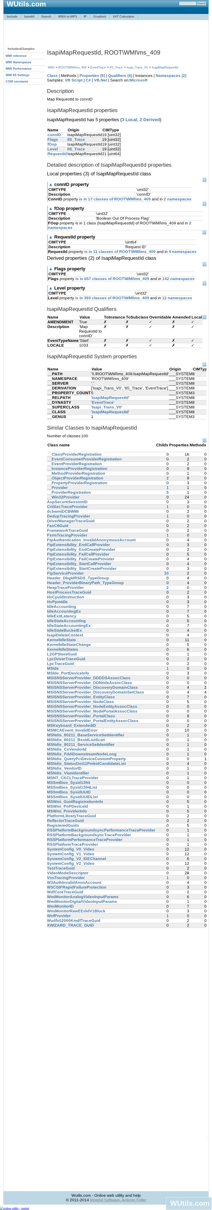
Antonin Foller (134, 1200)
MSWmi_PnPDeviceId (67, 806)
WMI (51, 67)
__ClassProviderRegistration (74, 454)
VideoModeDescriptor (67, 873)
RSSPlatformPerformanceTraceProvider (84, 839)
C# (88, 80)
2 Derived (150, 119)
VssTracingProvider (66, 878)
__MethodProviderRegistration (76, 473)
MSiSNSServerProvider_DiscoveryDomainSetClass (95, 692)
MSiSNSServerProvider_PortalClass (81, 716)
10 (166, 573)
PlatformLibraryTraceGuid (71, 816)
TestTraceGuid (61, 868)
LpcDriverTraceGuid (66, 659)
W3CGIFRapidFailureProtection (76, 887)
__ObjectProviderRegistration (75, 478)
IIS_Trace (116, 67)
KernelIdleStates (62, 649)
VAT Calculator (123, 16)
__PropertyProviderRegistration (77, 483)
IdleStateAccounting (66, 621)
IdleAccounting (61, 606)
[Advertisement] (106, 31)
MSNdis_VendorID (64, 768)
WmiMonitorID (60, 906)
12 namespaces (177, 298)
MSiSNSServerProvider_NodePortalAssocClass (92, 711)
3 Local (129, 119)
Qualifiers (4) (120, 75)
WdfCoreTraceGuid (65, 892)
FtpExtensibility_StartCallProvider (79, 564)
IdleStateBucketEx (64, 630)
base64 (29, 16)
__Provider (57, 487)
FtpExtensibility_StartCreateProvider (81, 568)
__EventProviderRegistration (74, 464)
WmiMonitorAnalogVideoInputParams (83, 897)
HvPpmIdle (57, 602)
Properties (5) (92, 75)
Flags (52, 139)
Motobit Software (105, 1200)
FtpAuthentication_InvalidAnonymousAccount (91, 540)
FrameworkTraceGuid (67, 530)
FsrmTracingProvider (67, 535)
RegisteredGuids (63, 825)
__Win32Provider (63, 497)
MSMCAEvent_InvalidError (72, 730)
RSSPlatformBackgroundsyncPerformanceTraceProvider (101, 830)
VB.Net (100, 80)
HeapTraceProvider (65, 587)
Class (52, 75)
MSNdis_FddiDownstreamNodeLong (82, 754)
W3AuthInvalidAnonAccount (74, 882)
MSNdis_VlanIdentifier (68, 773)
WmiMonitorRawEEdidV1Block (76, 911)
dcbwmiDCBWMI (63, 511)
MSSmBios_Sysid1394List (72, 787)
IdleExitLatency (61, 616)
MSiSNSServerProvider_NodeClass (80, 702)
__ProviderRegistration (69, 492)
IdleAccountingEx (64, 611)
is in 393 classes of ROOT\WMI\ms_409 (112, 298)
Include (12, 16)
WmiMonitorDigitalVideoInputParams (82, 901)
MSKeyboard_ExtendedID (71, 725)
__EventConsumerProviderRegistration (84, 459)
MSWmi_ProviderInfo (67, 811)
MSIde (53, 668)
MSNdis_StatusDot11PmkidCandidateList (86, 763)
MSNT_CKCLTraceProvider (72, 778)
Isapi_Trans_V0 (137, 67)
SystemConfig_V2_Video (70, 863)
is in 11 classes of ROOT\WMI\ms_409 (120, 251)
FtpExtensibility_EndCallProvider (78, 545)
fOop (52, 144)
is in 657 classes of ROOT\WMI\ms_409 (112, 279)
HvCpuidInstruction (65, 597)
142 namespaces (178, 279)
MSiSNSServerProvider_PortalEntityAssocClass (92, 721)
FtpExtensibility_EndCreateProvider (81, 549)
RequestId (57, 154)
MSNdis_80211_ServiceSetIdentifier (80, 744)
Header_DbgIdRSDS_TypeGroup (78, 578)
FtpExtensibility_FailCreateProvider (80, 559)
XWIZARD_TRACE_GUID (70, 925)
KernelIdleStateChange (69, 644)
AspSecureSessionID (67, 502)
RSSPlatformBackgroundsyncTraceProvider (89, 835)
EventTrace (98, 67)
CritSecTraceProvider (67, 506)
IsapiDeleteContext (65, 635)
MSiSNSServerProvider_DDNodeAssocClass (89, 682)
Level (52, 149)
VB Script (74, 80)
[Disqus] (126, 979)
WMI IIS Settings (17, 75)
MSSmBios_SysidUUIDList (72, 797)
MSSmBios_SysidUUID (69, 792)
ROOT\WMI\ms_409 (72, 67)
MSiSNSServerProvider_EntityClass (81, 697)
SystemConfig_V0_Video (70, 849)
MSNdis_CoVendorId (67, 749)
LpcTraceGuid (60, 663)
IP (85, 16)
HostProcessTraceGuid (69, 592)
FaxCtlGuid (57, 526)
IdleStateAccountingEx (69, 625)
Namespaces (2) (171, 75)
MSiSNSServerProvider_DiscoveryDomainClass (92, 687)
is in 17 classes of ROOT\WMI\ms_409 (115, 199)
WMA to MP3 (67, 16)
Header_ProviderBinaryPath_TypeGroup (85, 583)
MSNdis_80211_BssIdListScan (76, 740)
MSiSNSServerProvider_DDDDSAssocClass (88, 678)
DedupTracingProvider (68, 516)
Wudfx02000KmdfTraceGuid (73, 920)
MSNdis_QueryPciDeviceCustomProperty (86, 759)
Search (46, 16)
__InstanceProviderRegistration (77, 468)
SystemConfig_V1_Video (70, 854)
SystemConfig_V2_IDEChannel (76, 859)
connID (54, 135)
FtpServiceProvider (65, 573)
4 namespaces (182, 251)
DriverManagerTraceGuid (71, 521)
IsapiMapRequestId (165, 67)
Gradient (99, 16)
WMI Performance (18, 68)
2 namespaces (178, 199)
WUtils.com (190, 1203)
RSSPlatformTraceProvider (72, 844)
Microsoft (138, 80)
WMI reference (16, 56)
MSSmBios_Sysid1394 (68, 782)
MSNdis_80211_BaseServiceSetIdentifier (85, 735)
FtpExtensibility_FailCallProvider (78, 554)
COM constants (17, 81)
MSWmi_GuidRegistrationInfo (75, 801)
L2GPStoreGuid (62, 654)
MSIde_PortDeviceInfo (68, 673)
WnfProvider (59, 916)
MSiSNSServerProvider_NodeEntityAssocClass (92, 706)
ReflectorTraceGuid (65, 820)
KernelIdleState (61, 640)
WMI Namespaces (18, 62)
